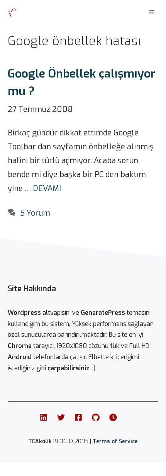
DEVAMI (47, 188)
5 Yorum (35, 213)
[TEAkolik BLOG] (12, 12)
